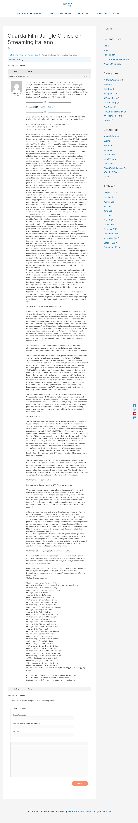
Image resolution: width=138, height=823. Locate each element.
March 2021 (109, 224)
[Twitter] (134, 409)
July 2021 (108, 206)
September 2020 (112, 247)
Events (107, 84)
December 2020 (111, 233)
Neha (106, 45)
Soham (108, 811)
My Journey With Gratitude (116, 59)
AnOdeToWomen (111, 80)
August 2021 (109, 202)
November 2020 (111, 238)
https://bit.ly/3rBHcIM (47, 107)
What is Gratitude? (112, 64)
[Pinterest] (134, 413)
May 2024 (108, 197)
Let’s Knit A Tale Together (17, 55)
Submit (79, 783)
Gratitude (108, 89)
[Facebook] (134, 405)
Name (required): (19, 715)
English (37, 55)
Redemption (109, 54)
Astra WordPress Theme (79, 811)
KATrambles (109, 98)
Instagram (108, 93)
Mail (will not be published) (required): (27, 723)
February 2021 (110, 229)
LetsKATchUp (110, 102)
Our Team (108, 107)
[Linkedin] (134, 417)
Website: (16, 732)
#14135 (86, 76)
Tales (106, 120)
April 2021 (108, 220)
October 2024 (110, 192)
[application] (43, 13)
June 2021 (108, 211)
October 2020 (110, 243)
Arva (106, 50)
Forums (30, 55)
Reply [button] (80, 76)
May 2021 (108, 215)
